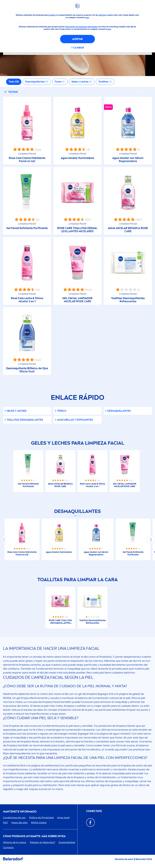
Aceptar (77, 39)
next (151, 540)
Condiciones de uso (14, 817)
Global (38, 822)
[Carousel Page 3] (79, 515)
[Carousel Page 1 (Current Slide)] (75, 515)
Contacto (8, 847)
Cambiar (78, 47)
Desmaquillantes (119, 410)
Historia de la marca (14, 842)
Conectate (94, 811)
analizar (52, 15)
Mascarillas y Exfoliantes (75, 419)
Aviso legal (63, 817)
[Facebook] (90, 822)
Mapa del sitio (19, 822)
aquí (87, 17)
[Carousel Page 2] (77, 515)
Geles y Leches (16, 410)
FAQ (5, 822)
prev (4, 540)
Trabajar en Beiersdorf (42, 842)
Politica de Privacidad (41, 817)
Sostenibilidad (67, 842)
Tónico (61, 410)
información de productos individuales (81, 27)
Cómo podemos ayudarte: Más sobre (34, 836)
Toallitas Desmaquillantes (25, 419)
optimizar (102, 15)
